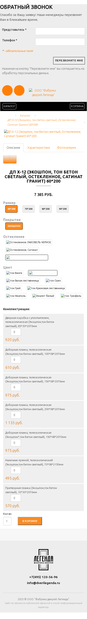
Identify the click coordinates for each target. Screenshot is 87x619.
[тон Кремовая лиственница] (46, 288)
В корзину (29, 520)
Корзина (77, 106)
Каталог (9, 106)
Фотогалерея (66, 147)
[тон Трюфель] (71, 296)
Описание (13, 147)
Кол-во (7, 513)
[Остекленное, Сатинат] (22, 250)
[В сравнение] (13, 159)
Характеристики (38, 147)
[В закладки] (6, 159)
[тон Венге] (14, 273)
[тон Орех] (53, 280)
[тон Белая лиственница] (22, 280)
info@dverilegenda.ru (43, 583)
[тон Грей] (13, 288)
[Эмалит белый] (43, 296)
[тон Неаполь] (16, 296)
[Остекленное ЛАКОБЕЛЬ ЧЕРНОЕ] (28, 242)
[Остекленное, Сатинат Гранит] (26, 257)
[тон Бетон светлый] (42, 273)
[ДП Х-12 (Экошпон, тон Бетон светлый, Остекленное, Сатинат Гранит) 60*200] (43, 134)
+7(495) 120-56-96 (43, 577)
